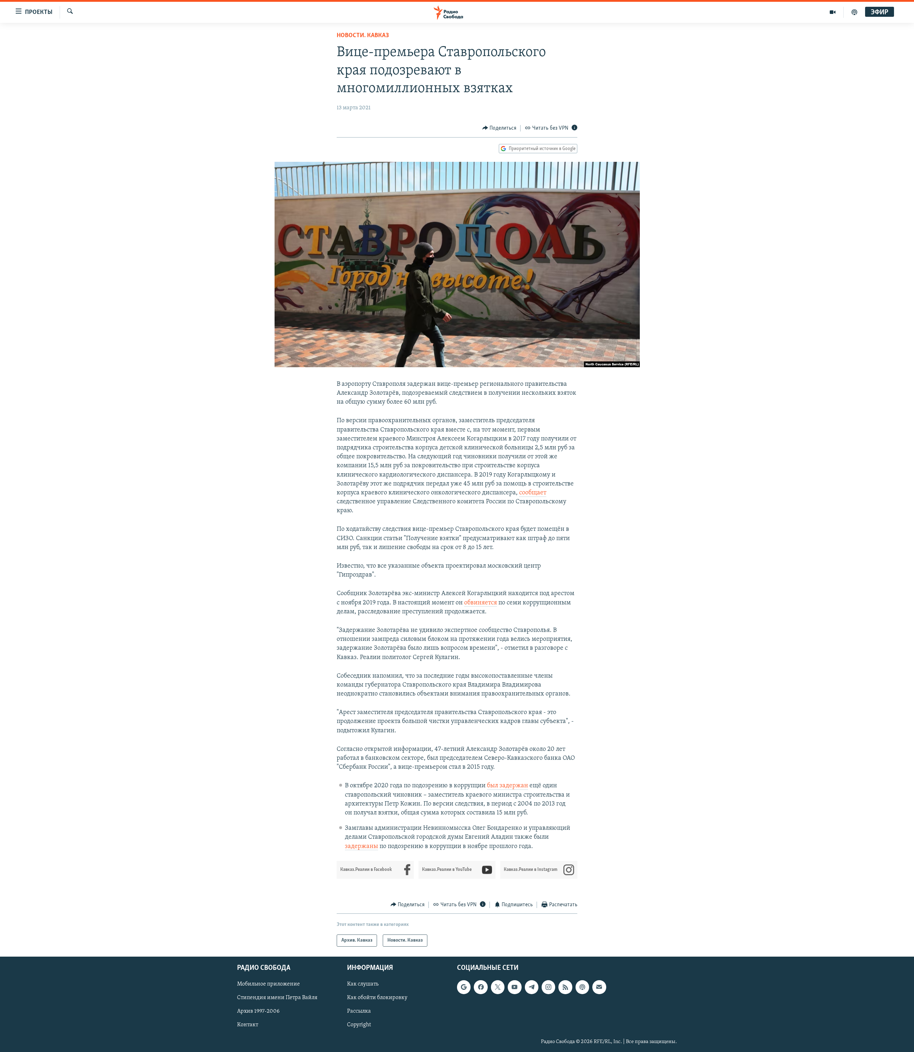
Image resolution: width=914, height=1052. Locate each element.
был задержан (507, 786)
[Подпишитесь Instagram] (548, 987)
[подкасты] (854, 12)
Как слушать (362, 984)
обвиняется (480, 603)
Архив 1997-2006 (258, 1011)
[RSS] (565, 987)
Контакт (247, 1025)
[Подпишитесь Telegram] (531, 987)
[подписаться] (599, 987)
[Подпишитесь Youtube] (514, 987)
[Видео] (833, 12)
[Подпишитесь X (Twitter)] (497, 987)
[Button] (499, 128)
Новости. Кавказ (363, 36)
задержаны (361, 846)
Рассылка (359, 1011)
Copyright (359, 1025)
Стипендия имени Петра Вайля (277, 998)
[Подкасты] (582, 987)
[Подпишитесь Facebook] (480, 987)
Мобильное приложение (268, 984)
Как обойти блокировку (377, 998)
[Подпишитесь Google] (464, 987)
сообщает (532, 493)
